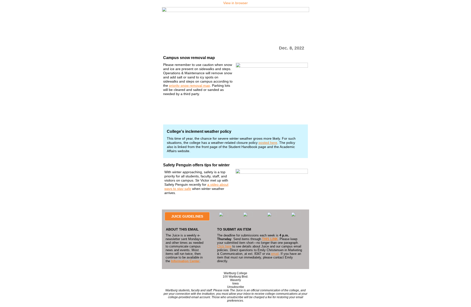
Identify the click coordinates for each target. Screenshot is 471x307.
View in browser (235, 3)
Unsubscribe (235, 287)
